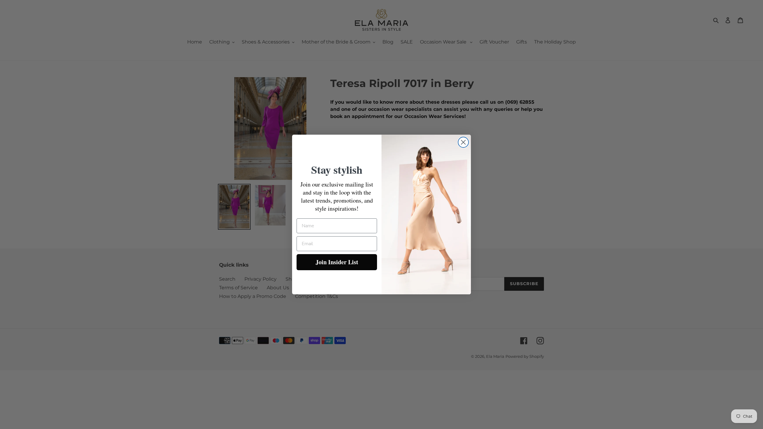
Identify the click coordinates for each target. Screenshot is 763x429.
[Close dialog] (463, 142)
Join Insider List (337, 262)
